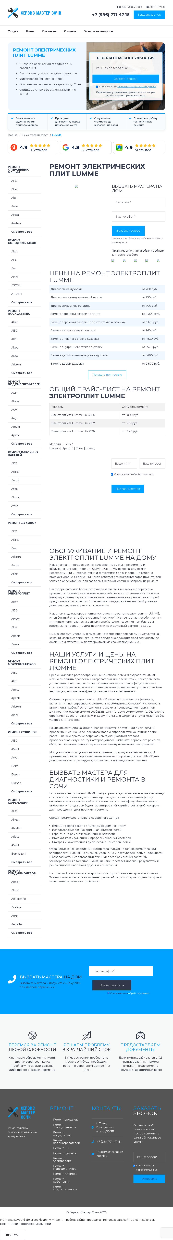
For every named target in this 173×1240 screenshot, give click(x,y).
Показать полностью (107, 374)
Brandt (16, 783)
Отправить (149, 1178)
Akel (14, 197)
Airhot (15, 619)
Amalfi (15, 426)
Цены (30, 31)
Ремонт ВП (61, 1148)
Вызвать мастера (128, 230)
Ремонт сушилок (22, 732)
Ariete (15, 836)
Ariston (16, 223)
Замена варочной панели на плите (75, 313)
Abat (14, 251)
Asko (14, 488)
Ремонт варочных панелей (23, 454)
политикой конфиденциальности (26, 1223)
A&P (14, 392)
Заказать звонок (149, 14)
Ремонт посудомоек (19, 312)
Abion (15, 890)
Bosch (15, 774)
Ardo (14, 206)
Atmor (15, 497)
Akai (14, 189)
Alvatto (16, 828)
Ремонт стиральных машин (18, 169)
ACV (14, 409)
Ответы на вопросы (98, 31)
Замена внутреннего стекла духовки (77, 347)
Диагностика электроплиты (70, 305)
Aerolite (16, 924)
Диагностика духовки (66, 289)
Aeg (14, 418)
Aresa (15, 214)
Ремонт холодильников (22, 242)
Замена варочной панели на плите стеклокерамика (88, 322)
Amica (15, 689)
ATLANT (16, 293)
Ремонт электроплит (35, 135)
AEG (14, 180)
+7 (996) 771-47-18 (111, 14)
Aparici (15, 435)
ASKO (15, 749)
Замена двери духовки (67, 363)
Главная (12, 135)
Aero (14, 915)
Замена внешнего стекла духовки (75, 338)
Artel (14, 277)
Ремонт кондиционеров (22, 872)
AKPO (15, 472)
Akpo (14, 347)
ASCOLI (16, 285)
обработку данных (120, 242)
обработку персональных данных (137, 87)
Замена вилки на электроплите (73, 330)
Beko (14, 766)
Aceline (16, 907)
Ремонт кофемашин (18, 801)
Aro (13, 268)
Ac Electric (18, 898)
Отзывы (70, 31)
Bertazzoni (18, 853)
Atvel (14, 757)
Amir (14, 548)
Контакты (49, 31)
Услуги (13, 31)
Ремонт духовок (22, 523)
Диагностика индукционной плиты (76, 297)
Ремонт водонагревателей (24, 383)
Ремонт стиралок (65, 1119)
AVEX (15, 505)
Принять (12, 1235)
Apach (15, 636)
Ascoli (15, 480)
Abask (15, 401)
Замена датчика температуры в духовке (79, 355)
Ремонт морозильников (22, 663)
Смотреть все (21, 231)
